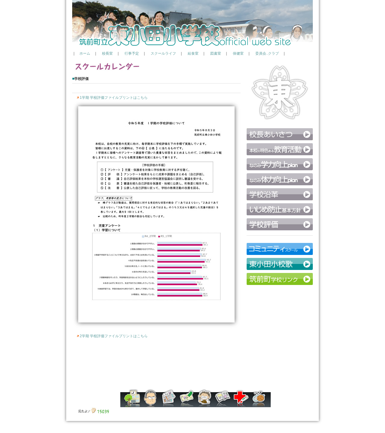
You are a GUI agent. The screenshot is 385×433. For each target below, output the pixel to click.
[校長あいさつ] (280, 139)
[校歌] (280, 269)
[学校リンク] (280, 284)
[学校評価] (280, 229)
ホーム (85, 53)
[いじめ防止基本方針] (280, 214)
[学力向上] (280, 169)
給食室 (193, 53)
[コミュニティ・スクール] (280, 254)
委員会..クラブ (267, 53)
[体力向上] (280, 184)
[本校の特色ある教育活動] (280, 154)
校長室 (107, 53)
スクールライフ (163, 53)
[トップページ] (192, 47)
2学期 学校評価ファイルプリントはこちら (114, 336)
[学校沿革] (280, 199)
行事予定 (132, 53)
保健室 (238, 53)
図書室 (216, 53)
